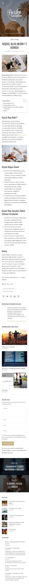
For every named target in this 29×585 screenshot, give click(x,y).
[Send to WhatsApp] (18, 296)
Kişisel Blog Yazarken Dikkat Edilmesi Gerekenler (13, 108)
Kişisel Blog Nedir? (9, 103)
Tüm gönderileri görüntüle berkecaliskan (17, 321)
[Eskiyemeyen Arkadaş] (14, 337)
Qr (5, 557)
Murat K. (7, 542)
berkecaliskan (21, 51)
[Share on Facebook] (3, 296)
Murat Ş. (7, 565)
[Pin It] (11, 296)
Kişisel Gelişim (14, 39)
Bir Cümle (5, 390)
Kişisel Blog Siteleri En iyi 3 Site (17, 542)
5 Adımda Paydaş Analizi (14, 485)
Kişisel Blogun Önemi (9, 105)
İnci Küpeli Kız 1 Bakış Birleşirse (16, 515)
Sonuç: (5, 110)
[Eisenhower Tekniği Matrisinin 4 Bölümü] (14, 359)
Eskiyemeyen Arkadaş (8, 347)
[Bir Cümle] (14, 380)
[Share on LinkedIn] (14, 296)
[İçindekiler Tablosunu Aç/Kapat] (24, 101)
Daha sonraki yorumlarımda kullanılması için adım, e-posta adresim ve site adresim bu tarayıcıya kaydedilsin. (14, 437)
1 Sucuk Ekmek (12, 529)
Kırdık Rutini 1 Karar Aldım (15, 508)
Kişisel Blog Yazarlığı (8, 291)
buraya (19, 277)
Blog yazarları (22, 135)
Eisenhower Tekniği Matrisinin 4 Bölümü (14, 368)
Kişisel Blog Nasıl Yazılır (8, 288)
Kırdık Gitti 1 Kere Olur (18, 573)
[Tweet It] (7, 296)
